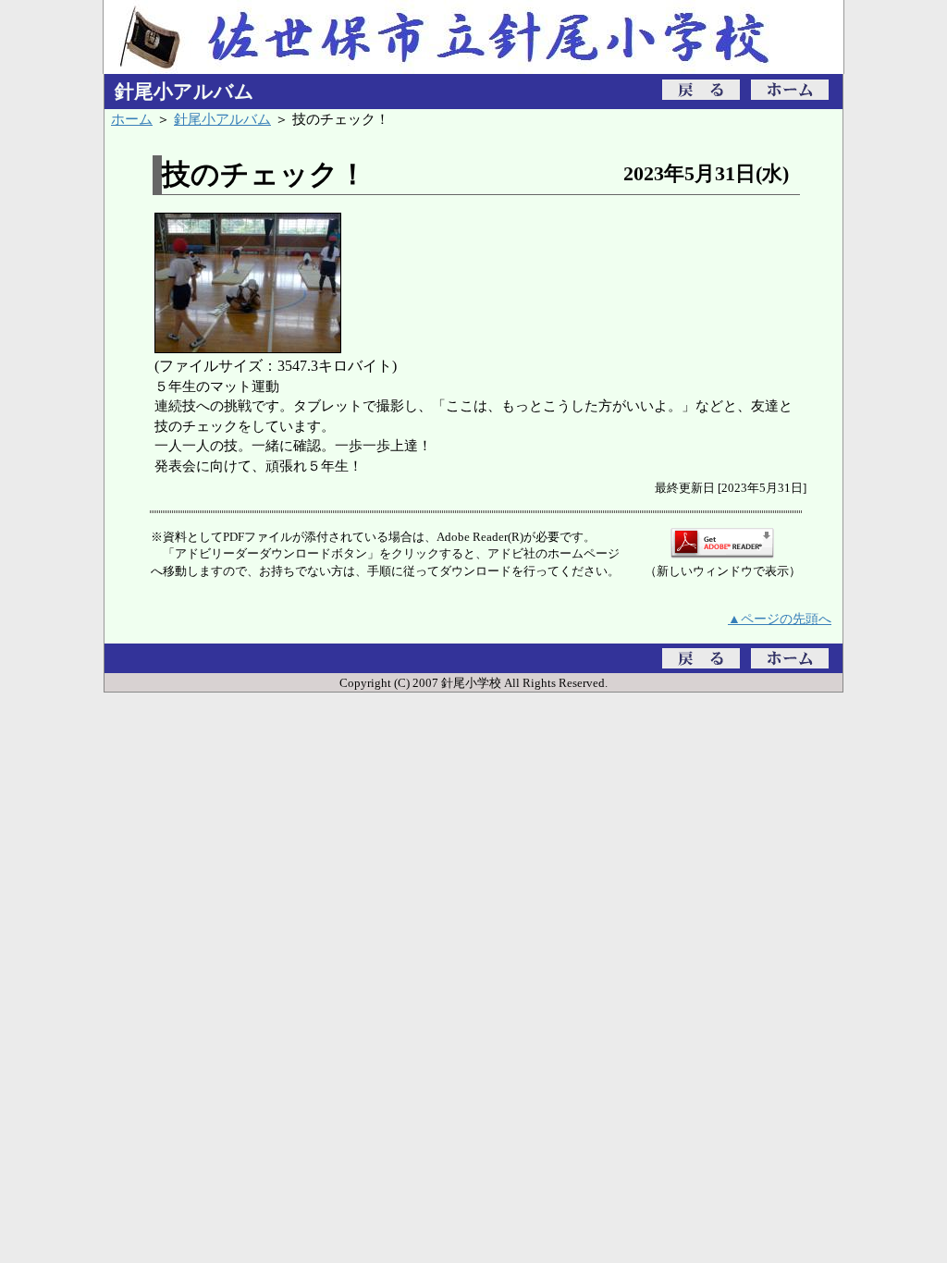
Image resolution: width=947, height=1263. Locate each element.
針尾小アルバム (222, 119)
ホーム (132, 119)
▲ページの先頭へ (779, 618)
